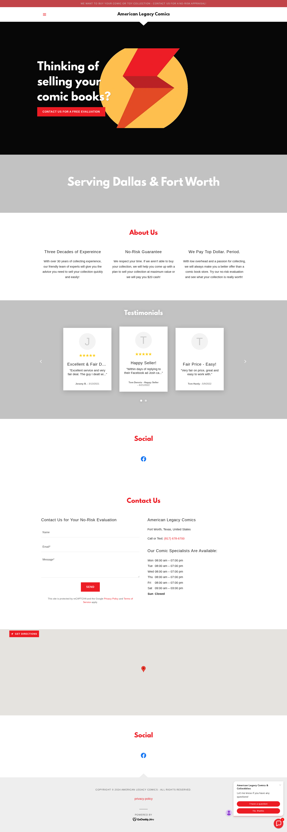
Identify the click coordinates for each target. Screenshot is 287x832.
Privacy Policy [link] (111, 598)
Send (90, 587)
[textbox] (90, 532)
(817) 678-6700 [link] (174, 538)
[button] (44, 14)
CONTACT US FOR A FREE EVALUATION (71, 111)
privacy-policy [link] (144, 798)
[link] (143, 14)
